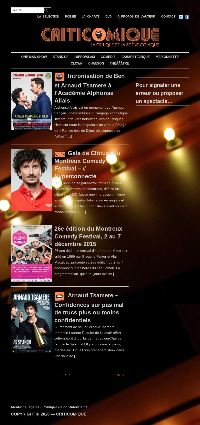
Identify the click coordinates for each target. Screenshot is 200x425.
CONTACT (168, 16)
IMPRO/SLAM (84, 57)
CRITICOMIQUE (71, 414)
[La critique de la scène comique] (100, 36)
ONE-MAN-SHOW (34, 57)
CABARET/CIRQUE (135, 57)
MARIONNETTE (167, 57)
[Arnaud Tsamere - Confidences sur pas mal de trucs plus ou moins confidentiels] (31, 322)
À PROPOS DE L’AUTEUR (136, 16)
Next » (121, 375)
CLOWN (76, 63)
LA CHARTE (91, 16)
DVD (108, 16)
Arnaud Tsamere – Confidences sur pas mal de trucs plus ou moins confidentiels (89, 307)
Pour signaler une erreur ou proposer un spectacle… (159, 93)
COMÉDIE (108, 57)
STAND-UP (61, 57)
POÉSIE (70, 16)
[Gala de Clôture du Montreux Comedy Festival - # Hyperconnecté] (31, 180)
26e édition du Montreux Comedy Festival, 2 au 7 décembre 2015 (88, 236)
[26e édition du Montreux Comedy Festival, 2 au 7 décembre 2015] (31, 253)
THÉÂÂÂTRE (119, 63)
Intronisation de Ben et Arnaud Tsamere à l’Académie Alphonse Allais (89, 88)
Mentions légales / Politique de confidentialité (49, 407)
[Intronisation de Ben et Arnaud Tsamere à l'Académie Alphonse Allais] (31, 101)
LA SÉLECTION (48, 16)
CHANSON (96, 63)
